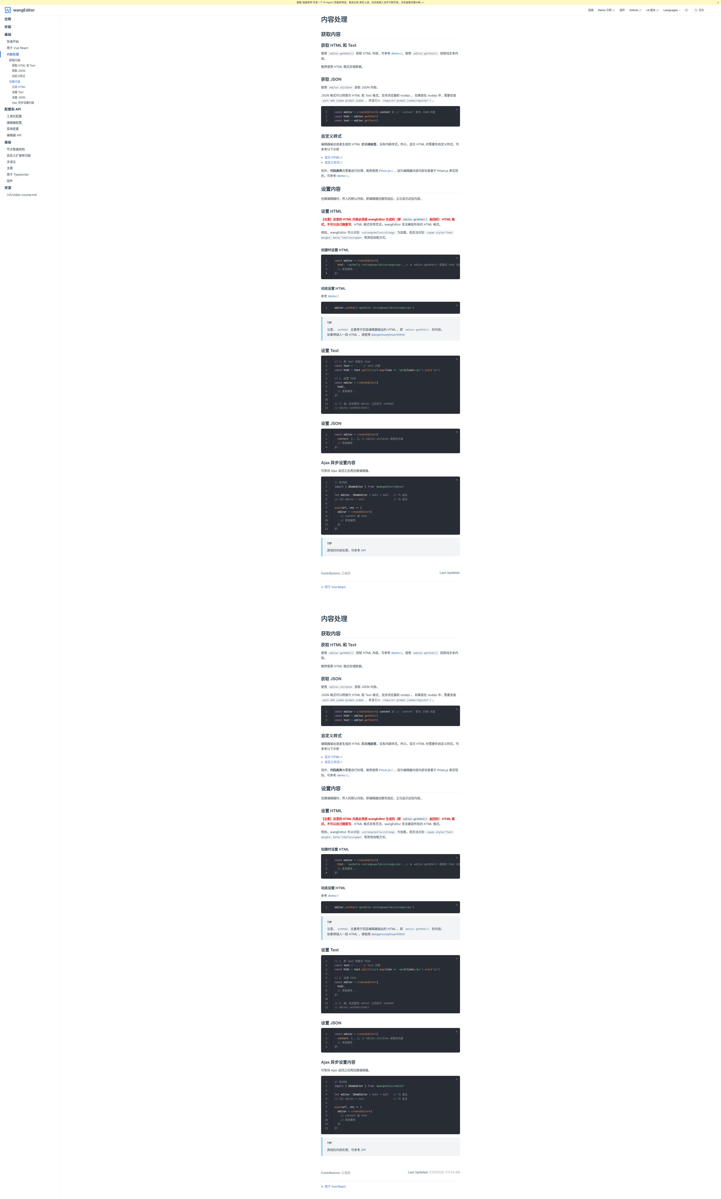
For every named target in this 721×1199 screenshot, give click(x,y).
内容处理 (13, 54)
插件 (622, 10)
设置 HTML (19, 86)
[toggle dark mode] (686, 10)
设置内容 (14, 81)
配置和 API (13, 109)
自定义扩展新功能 (19, 155)
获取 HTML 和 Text (23, 65)
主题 (10, 168)
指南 (591, 10)
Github (635, 10)
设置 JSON (18, 97)
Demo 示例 (606, 10)
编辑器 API (14, 135)
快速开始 (13, 41)
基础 (8, 34)
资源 (8, 188)
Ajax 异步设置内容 (23, 102)
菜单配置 (13, 129)
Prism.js (386, 171)
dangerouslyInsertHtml (388, 334)
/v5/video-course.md (22, 195)
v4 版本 (652, 10)
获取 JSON (18, 70)
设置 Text (17, 92)
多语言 (11, 162)
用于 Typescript (18, 174)
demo (396, 53)
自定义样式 (333, 162)
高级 (8, 142)
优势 (8, 19)
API (363, 550)
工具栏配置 (14, 116)
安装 (8, 27)
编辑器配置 (14, 122)
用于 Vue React (335, 587)
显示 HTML (334, 157)
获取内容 (14, 60)
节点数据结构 (16, 149)
